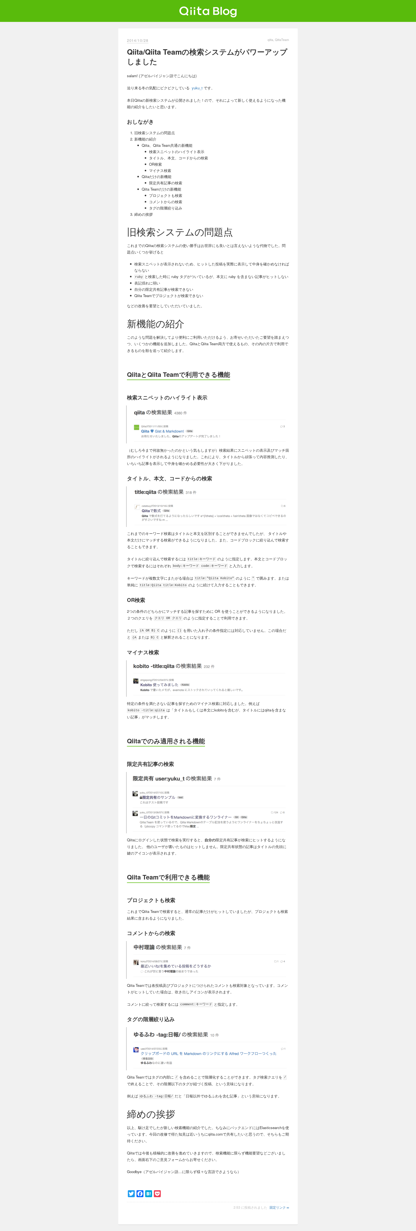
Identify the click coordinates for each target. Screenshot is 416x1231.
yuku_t (197, 87)
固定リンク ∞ (279, 1207)
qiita (270, 40)
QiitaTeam (282, 40)
